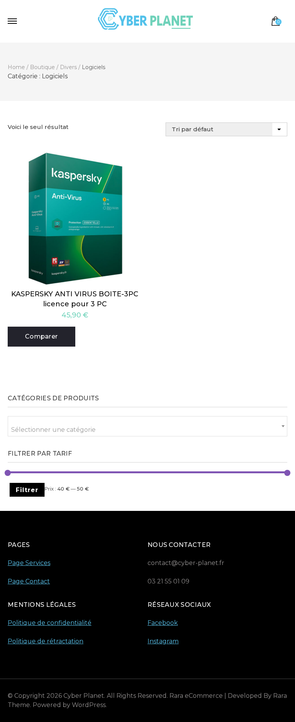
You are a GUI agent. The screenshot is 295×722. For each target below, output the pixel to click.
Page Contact (29, 581)
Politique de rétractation (45, 641)
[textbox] (147, 429)
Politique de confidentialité (49, 622)
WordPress (89, 705)
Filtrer (27, 490)
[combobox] (147, 426)
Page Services (29, 563)
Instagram (163, 641)
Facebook (163, 622)
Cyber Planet (83, 695)
